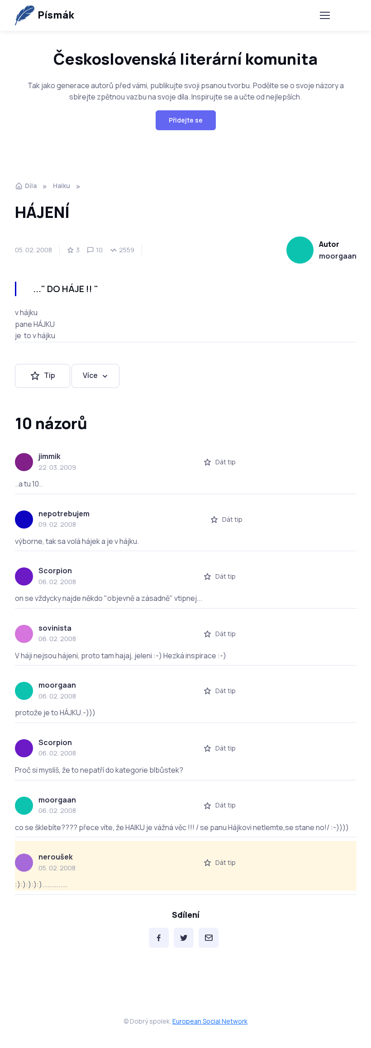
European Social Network (209, 1021)
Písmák (56, 15)
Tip (49, 375)
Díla (31, 185)
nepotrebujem (64, 514)
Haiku (61, 185)
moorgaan (338, 256)
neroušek (55, 857)
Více (90, 375)
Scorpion (55, 571)
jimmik (49, 456)
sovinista (54, 628)
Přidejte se (186, 120)
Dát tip (225, 462)
